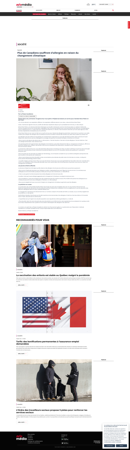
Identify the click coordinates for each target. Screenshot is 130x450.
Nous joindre (31, 434)
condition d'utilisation (116, 442)
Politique (66, 14)
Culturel (80, 14)
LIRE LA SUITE (21, 285)
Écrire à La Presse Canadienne (27, 116)
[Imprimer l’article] (89, 105)
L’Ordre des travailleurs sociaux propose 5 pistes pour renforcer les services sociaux (51, 411)
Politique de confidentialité (35, 441)
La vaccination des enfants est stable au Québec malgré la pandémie (53, 275)
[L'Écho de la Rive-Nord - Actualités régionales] (23, 4)
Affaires (60, 14)
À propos (30, 436)
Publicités (30, 439)
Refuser (121, 445)
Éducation (73, 14)
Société (94, 14)
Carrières (30, 437)
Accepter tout (110, 445)
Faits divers (87, 14)
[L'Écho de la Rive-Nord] (21, 439)
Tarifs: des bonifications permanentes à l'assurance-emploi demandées (47, 342)
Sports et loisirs (52, 14)
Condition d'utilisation (34, 443)
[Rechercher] (113, 10)
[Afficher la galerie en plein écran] (90, 59)
